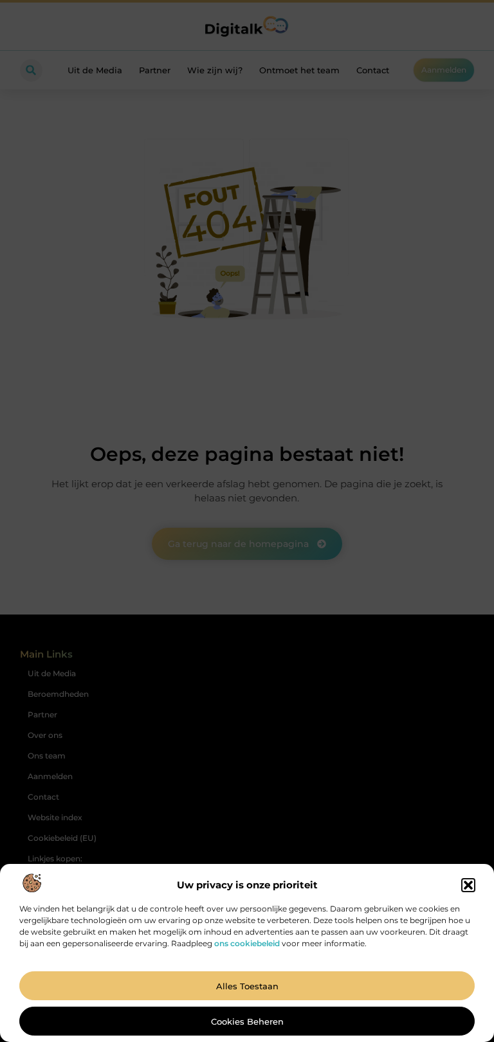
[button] (468, 885)
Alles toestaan (247, 986)
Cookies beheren (247, 1021)
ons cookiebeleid (247, 943)
